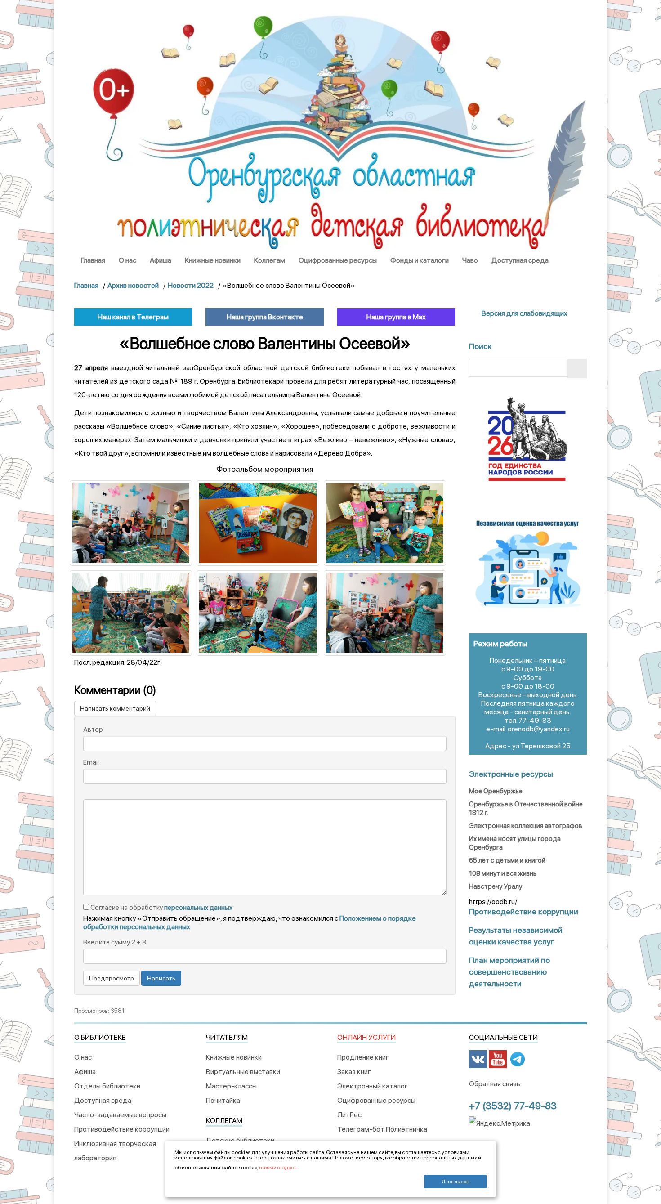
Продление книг (363, 1057)
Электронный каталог (372, 1086)
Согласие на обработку (160, 908)
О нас (127, 260)
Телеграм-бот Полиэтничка (382, 1129)
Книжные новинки (213, 260)
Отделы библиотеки (107, 1086)
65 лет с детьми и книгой (507, 860)
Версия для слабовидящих (523, 313)
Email (91, 762)
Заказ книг (354, 1071)
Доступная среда (520, 260)
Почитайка (223, 1100)
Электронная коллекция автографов (525, 826)
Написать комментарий (115, 708)
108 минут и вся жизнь (502, 873)
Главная (93, 260)
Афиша (160, 260)
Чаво (470, 260)
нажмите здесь (277, 1167)
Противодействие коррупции (122, 1129)
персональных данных (198, 908)
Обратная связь (494, 1083)
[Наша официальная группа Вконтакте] (478, 1059)
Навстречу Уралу (495, 886)
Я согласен (455, 1181)
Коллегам (269, 260)
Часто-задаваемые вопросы (120, 1114)
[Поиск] (577, 368)
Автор (93, 729)
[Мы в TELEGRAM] (518, 1059)
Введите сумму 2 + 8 (114, 942)
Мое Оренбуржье (496, 791)
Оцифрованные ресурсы (338, 260)
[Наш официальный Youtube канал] (498, 1059)
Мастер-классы (231, 1086)
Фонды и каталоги (419, 260)
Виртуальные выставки (243, 1071)
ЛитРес (349, 1114)
